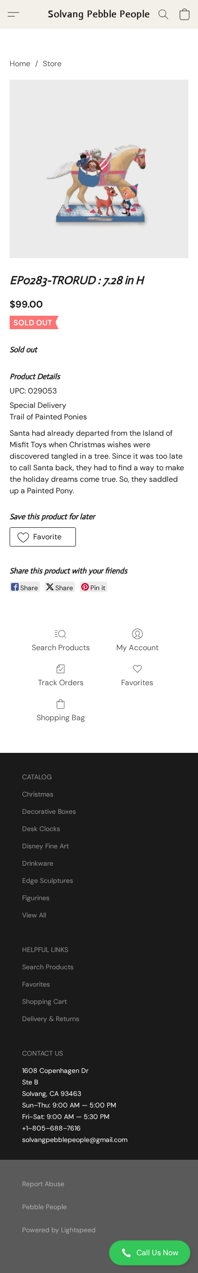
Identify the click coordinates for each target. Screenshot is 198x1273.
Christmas (37, 794)
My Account (137, 647)
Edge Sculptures (47, 880)
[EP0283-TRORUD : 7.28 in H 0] (99, 169)
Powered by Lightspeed (59, 1229)
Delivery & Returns (50, 1018)
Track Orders (61, 683)
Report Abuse (43, 1183)
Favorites (137, 683)
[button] (99, 1252)
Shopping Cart (44, 1001)
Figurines (36, 897)
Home (20, 64)
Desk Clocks (41, 828)
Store (52, 64)
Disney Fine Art (45, 846)
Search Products (61, 647)
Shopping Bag (61, 718)
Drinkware (37, 863)
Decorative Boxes (49, 811)
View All (34, 915)
